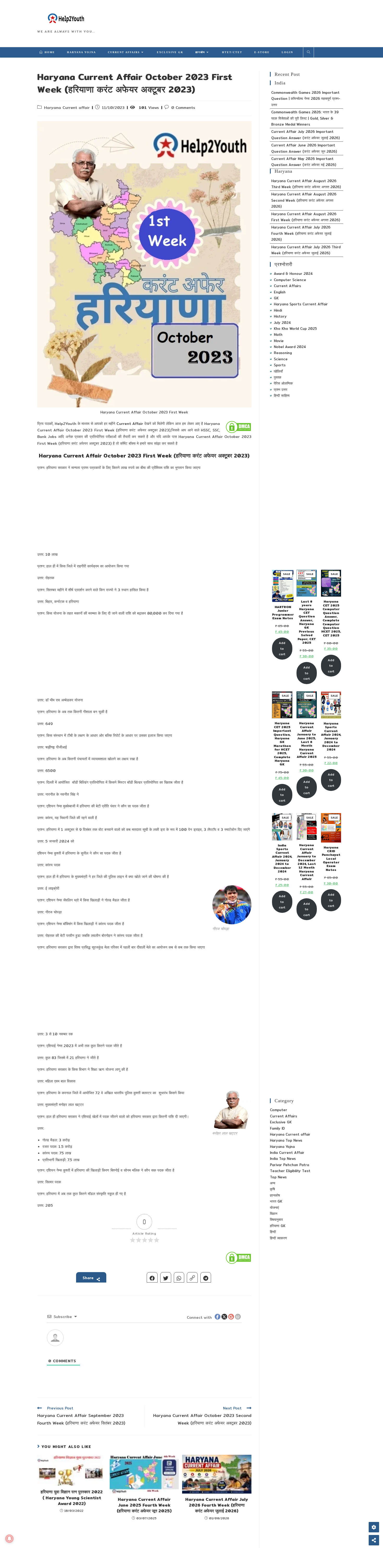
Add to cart (282, 648)
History (280, 316)
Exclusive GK (281, 1122)
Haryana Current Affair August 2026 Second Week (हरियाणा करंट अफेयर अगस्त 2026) (303, 200)
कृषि (272, 1189)
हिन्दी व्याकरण (278, 1238)
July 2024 (282, 322)
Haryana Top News (286, 1140)
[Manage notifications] (9, 1538)
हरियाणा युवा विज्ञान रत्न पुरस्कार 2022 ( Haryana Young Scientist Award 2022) (72, 1498)
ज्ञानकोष (275, 1195)
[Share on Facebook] (152, 1277)
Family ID (277, 1128)
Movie (279, 340)
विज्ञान (273, 1213)
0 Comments (183, 107)
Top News (278, 1177)
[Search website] (308, 52)
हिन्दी (273, 1231)
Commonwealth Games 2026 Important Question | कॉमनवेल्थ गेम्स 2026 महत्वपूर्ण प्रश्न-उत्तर (305, 98)
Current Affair (129, 423)
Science (281, 359)
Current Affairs (287, 285)
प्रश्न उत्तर (280, 389)
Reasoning (283, 352)
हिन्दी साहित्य (281, 395)
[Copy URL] (192, 1277)
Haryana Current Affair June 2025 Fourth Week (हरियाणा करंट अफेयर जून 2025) (144, 1505)
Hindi (278, 310)
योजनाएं (274, 1207)
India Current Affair (287, 1152)
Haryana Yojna (282, 1146)
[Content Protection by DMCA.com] (238, 427)
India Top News (283, 1158)
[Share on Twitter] (165, 1277)
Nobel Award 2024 (290, 346)
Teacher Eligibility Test (290, 1170)
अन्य (272, 1183)
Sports (280, 365)
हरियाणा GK (277, 1225)
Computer (278, 1109)
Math (278, 334)
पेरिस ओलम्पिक (283, 383)
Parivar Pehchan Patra (289, 1164)
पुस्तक (277, 377)
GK (276, 298)
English (280, 292)
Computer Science (290, 279)
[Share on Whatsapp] (179, 1277)
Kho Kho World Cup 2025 (295, 328)
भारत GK (276, 1201)
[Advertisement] (144, 512)
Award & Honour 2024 (293, 273)
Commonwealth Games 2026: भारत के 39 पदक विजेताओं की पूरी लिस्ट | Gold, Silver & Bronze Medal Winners (305, 118)
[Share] (374, 1540)
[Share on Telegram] (205, 1277)
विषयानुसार (276, 1219)
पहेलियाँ (278, 371)
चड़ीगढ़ (50, 747)
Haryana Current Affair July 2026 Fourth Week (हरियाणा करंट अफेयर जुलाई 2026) (216, 1505)
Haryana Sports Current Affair (301, 304)
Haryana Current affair (67, 107)
